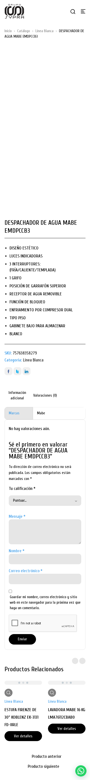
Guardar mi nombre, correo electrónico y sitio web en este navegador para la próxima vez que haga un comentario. (45, 602)
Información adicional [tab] (17, 395)
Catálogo (23, 31)
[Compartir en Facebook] (8, 371)
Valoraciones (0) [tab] (45, 395)
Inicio (8, 31)
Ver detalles (23, 736)
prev (75, 661)
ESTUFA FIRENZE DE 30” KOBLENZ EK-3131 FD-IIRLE (21, 717)
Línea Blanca (45, 31)
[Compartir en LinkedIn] (26, 371)
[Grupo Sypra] (14, 11)
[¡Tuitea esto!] (18, 371)
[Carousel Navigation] (79, 661)
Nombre (16, 551)
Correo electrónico (25, 570)
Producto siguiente (43, 766)
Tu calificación (22, 488)
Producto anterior (47, 756)
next (82, 661)
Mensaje (17, 516)
